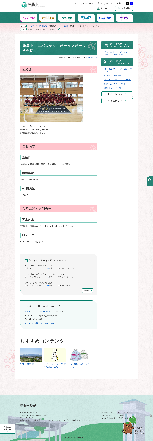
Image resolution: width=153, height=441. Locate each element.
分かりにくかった (66, 277)
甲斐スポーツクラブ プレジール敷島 (117, 80)
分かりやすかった (33, 277)
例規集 (121, 415)
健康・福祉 (67, 18)
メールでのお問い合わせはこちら (39, 323)
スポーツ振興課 (63, 26)
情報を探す (126, 8)
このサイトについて (108, 418)
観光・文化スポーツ (86, 17)
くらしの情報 (29, 18)
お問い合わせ (106, 415)
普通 (51, 268)
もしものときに (107, 8)
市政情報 (124, 18)
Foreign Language (88, 3)
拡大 (112, 3)
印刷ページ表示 (91, 57)
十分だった (31, 268)
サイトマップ (123, 412)
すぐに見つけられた (34, 285)
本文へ (77, 3)
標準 (107, 3)
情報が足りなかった (67, 268)
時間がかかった (66, 285)
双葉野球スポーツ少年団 (113, 75)
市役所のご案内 (107, 412)
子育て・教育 (48, 18)
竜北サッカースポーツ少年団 (114, 84)
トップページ (32, 26)
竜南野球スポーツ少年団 (113, 88)
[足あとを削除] (59, 29)
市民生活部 (29, 311)
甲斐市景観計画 (27, 364)
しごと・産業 (105, 18)
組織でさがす (43, 26)
